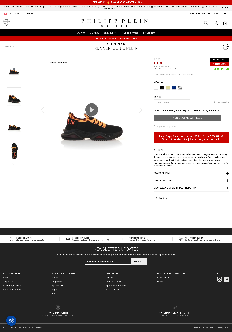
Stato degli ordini (12, 285)
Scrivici (109, 277)
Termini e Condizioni (203, 328)
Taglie (55, 289)
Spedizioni (57, 285)
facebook (226, 279)
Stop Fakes (163, 277)
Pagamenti (57, 281)
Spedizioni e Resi (12, 289)
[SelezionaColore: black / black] (162, 88)
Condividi (163, 198)
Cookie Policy (110, 9)
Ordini (55, 277)
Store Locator (113, 289)
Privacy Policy (223, 328)
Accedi (6, 277)
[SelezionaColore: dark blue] (174, 88)
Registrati (8, 281)
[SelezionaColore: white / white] (156, 88)
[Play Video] (91, 109)
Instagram (219, 279)
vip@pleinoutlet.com (116, 285)
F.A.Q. (55, 293)
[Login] (215, 22)
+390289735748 (114, 281)
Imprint (160, 281)
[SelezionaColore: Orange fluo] (180, 88)
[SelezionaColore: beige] (168, 88)
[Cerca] (206, 22)
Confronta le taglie (220, 102)
